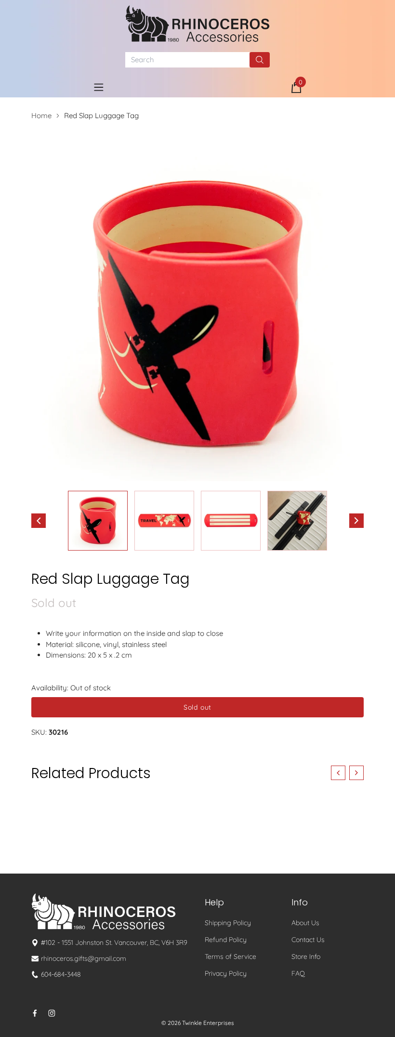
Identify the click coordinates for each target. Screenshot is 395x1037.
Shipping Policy (228, 922)
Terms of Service (230, 956)
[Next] (356, 520)
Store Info (305, 956)
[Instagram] (51, 1013)
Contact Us (308, 939)
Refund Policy (226, 939)
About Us (305, 922)
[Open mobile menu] (99, 87)
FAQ (298, 973)
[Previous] (38, 520)
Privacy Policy (226, 973)
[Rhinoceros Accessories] (197, 23)
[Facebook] (35, 1013)
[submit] (260, 59)
